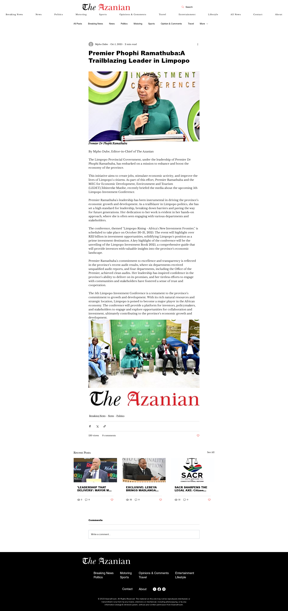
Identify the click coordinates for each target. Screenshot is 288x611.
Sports (151, 23)
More (202, 23)
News (112, 23)
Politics (124, 23)
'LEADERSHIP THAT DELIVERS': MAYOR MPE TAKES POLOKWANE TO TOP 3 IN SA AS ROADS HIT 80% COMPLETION (95, 489)
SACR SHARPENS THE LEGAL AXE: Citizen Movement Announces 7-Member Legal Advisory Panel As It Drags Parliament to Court (193, 489)
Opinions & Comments (154, 573)
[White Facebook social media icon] (159, 589)
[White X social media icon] (154, 589)
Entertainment (184, 573)
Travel (191, 23)
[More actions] (198, 44)
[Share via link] (104, 426)
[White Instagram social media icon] (164, 589)
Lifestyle (180, 577)
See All (210, 452)
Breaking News (95, 23)
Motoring (138, 23)
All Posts (78, 23)
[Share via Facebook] (89, 426)
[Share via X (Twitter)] (97, 426)
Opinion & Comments (171, 23)
